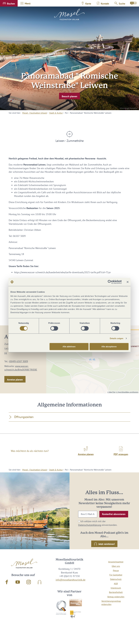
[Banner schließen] (128, 282)
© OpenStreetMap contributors (127, 392)
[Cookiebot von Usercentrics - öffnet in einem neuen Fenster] (110, 282)
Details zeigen (116, 338)
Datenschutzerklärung (89, 525)
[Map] (92, 359)
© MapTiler (111, 392)
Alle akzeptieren (109, 346)
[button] (9, 3)
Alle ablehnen (69, 346)
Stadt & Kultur (56, 113)
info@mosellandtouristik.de (70, 579)
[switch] (54, 328)
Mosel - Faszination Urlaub (34, 113)
